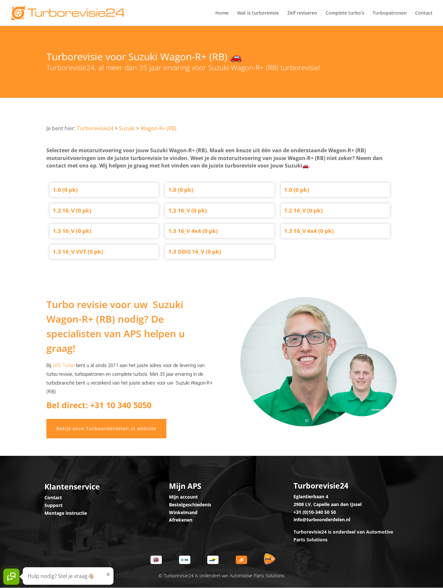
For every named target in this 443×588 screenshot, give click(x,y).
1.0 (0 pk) (65, 189)
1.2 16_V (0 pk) (72, 210)
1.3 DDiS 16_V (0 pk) (194, 251)
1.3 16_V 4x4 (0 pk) (193, 231)
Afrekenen (180, 520)
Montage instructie (65, 513)
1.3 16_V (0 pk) (72, 231)
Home (222, 13)
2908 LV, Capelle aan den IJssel (327, 504)
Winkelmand (183, 512)
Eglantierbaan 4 (310, 496)
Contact (424, 13)
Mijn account (183, 497)
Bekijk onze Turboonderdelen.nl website (106, 428)
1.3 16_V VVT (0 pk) (78, 251)
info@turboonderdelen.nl (321, 519)
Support (53, 505)
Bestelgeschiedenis (190, 505)
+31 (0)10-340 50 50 (314, 512)
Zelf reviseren (302, 13)
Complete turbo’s (345, 13)
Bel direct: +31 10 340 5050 (98, 404)
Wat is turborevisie (258, 13)
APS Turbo (64, 365)
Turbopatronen (390, 13)
